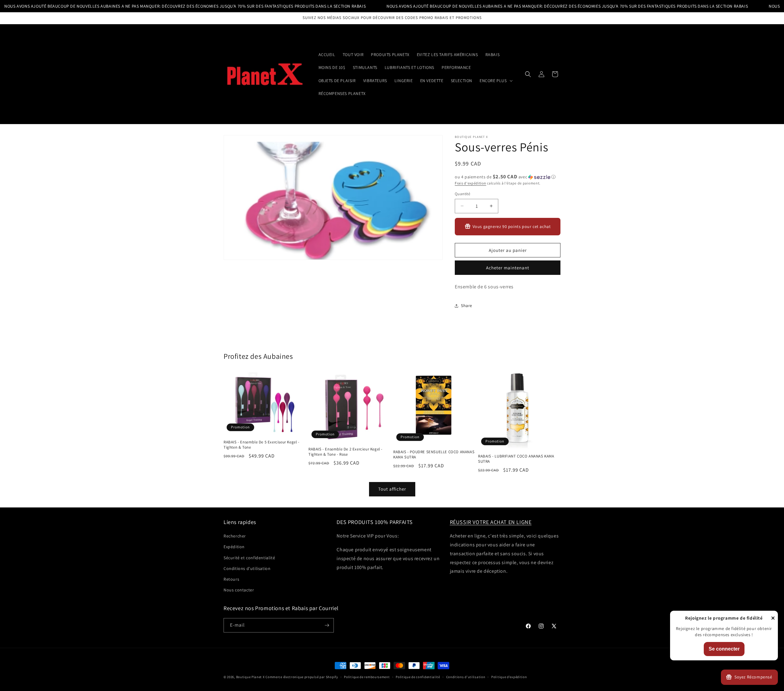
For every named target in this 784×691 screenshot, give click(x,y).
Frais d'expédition (470, 183)
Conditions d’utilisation (465, 677)
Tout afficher (392, 489)
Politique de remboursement (367, 677)
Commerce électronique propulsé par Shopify (302, 677)
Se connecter (724, 648)
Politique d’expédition (509, 677)
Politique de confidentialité (418, 677)
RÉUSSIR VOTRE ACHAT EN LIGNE (491, 522)
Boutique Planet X (250, 677)
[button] (495, 80)
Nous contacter (239, 590)
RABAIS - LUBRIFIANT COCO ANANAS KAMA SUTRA (516, 459)
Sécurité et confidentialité (249, 557)
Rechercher (235, 536)
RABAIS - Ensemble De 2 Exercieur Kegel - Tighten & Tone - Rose (345, 452)
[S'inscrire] (327, 625)
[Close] (773, 618)
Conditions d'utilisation (247, 568)
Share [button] (466, 305)
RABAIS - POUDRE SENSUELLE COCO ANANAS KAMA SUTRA (433, 455)
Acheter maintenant (507, 268)
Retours (231, 579)
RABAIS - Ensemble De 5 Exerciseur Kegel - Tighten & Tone (262, 445)
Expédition (234, 546)
